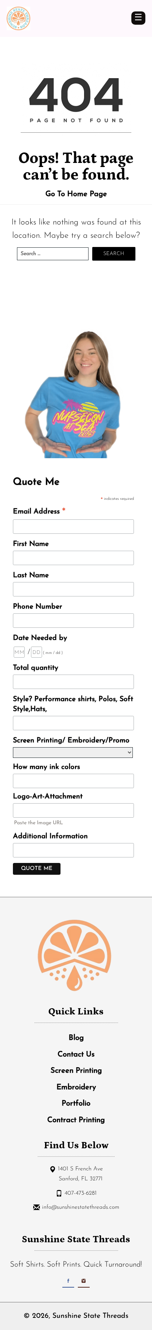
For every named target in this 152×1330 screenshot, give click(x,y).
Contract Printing (76, 1120)
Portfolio (76, 1103)
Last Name (31, 575)
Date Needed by (40, 638)
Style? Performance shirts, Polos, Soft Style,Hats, (73, 704)
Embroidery (76, 1087)
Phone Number (37, 606)
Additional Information (50, 836)
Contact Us (76, 1054)
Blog (76, 1038)
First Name (31, 544)
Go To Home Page (76, 194)
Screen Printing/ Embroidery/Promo (71, 740)
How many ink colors (46, 767)
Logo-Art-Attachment (48, 796)
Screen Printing (76, 1071)
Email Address (39, 512)
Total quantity (35, 668)
